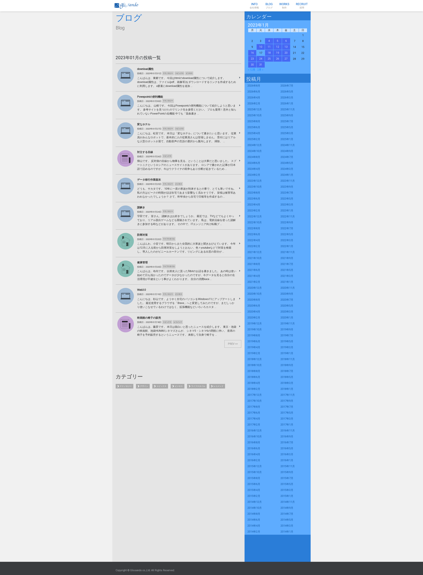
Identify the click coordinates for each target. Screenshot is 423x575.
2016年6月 (254, 448)
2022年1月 (287, 246)
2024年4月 (254, 168)
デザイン (144, 386)
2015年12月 (255, 466)
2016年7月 (287, 442)
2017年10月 (255, 400)
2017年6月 (254, 412)
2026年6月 (254, 91)
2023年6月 (254, 198)
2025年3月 (287, 133)
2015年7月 (287, 478)
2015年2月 (254, 496)
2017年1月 (287, 424)
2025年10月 (255, 115)
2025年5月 (287, 127)
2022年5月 (287, 234)
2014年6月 (254, 519)
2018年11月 (288, 359)
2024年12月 (255, 145)
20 (286, 52)
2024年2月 (254, 174)
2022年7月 (287, 228)
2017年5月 (287, 412)
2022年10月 (255, 222)
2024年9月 (287, 151)
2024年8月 (254, 157)
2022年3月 (287, 240)
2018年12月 (255, 359)
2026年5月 (287, 91)
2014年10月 (255, 507)
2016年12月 (255, 430)
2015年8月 (254, 478)
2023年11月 (288, 180)
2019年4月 (254, 347)
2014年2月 (254, 531)
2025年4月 (254, 133)
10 (260, 46)
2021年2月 (254, 281)
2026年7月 (287, 85)
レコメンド (218, 386)
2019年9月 (287, 329)
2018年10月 (255, 365)
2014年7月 (287, 513)
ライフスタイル (198, 386)
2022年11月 (288, 216)
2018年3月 (287, 383)
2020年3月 (287, 311)
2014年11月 (288, 501)
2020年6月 (254, 305)
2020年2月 (254, 317)
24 (260, 58)
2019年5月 (287, 341)
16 (252, 52)
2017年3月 (287, 418)
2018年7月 (287, 371)
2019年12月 (255, 323)
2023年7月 (287, 192)
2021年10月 (255, 258)
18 (269, 52)
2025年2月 (254, 139)
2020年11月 (288, 287)
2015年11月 (288, 466)
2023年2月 (254, 210)
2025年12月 (255, 109)
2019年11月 (288, 323)
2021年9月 (287, 258)
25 (269, 58)
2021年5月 (287, 270)
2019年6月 (254, 341)
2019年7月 (287, 335)
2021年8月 (254, 264)
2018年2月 (254, 388)
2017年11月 (288, 394)
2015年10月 (255, 472)
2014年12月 (255, 501)
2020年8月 (254, 299)
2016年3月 (287, 454)
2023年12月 (255, 180)
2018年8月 (254, 371)
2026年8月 (254, 85)
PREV (231, 343)
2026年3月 (287, 97)
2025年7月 (287, 121)
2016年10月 (255, 436)
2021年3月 (287, 276)
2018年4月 (254, 383)
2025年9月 (287, 115)
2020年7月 (287, 299)
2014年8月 (254, 513)
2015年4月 (254, 490)
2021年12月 (255, 252)
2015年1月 (287, 496)
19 (277, 52)
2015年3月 (287, 490)
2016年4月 (254, 454)
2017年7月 (287, 406)
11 (269, 46)
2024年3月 (287, 168)
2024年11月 (288, 145)
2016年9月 (287, 436)
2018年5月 (287, 377)
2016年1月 (287, 460)
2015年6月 (254, 484)
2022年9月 (287, 222)
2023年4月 (254, 204)
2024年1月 (287, 174)
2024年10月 (255, 151)
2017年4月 (254, 418)
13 (286, 46)
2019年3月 (287, 347)
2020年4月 (254, 311)
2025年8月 (254, 121)
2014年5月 (287, 519)
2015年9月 (287, 472)
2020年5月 (287, 305)
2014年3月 (287, 525)
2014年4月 (254, 525)
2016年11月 (288, 430)
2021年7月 (287, 264)
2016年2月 (254, 460)
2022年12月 (255, 216)
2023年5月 (287, 198)
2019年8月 (254, 335)
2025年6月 (254, 127)
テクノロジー (126, 386)
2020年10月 (255, 293)
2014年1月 (287, 531)
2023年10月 (255, 186)
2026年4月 (254, 97)
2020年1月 (287, 317)
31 (260, 64)
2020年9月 (287, 293)
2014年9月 (287, 507)
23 (252, 58)
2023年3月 (287, 204)
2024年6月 (254, 163)
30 (252, 64)
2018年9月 (287, 365)
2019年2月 (254, 353)
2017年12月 (255, 394)
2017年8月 (254, 406)
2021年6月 (254, 270)
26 (277, 58)
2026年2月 (254, 103)
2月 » (260, 69)
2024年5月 (287, 163)
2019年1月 (287, 353)
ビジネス (179, 386)
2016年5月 (287, 448)
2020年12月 (255, 287)
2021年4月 (254, 276)
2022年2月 (254, 246)
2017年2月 (254, 424)
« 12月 (251, 69)
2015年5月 (287, 484)
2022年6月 (254, 234)
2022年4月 (254, 240)
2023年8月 (254, 192)
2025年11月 (288, 109)
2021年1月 (287, 281)
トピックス (161, 386)
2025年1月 (287, 139)
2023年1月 (287, 210)
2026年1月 (287, 103)
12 (277, 46)
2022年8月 (254, 228)
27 (286, 58)
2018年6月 (254, 377)
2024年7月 (287, 157)
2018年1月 (287, 388)
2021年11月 (288, 252)
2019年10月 (255, 329)
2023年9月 (287, 186)
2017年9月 (287, 400)
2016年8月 (254, 442)
